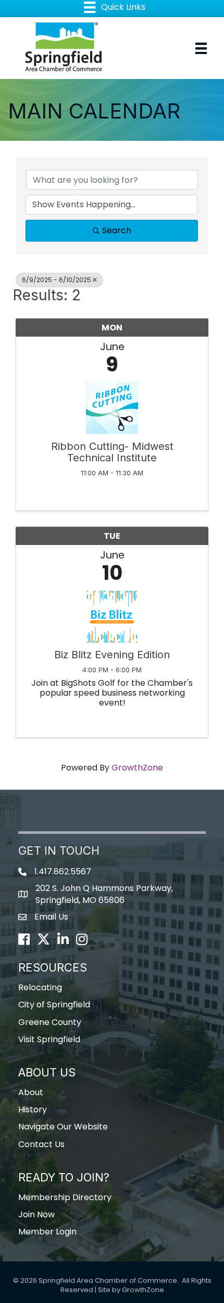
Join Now (36, 1214)
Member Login (47, 1232)
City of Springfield (54, 1005)
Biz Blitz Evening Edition (112, 654)
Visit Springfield (49, 1039)
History (32, 1109)
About (30, 1092)
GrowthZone (137, 768)
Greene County (49, 1022)
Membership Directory (64, 1197)
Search (116, 230)
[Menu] (201, 48)
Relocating (40, 987)
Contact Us (41, 1144)
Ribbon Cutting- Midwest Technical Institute (112, 452)
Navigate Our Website (63, 1127)
